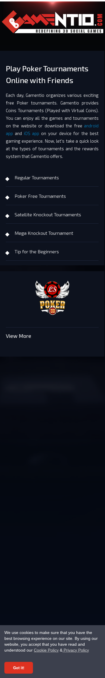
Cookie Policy (46, 650)
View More (18, 336)
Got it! (18, 667)
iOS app (31, 133)
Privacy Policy (75, 650)
